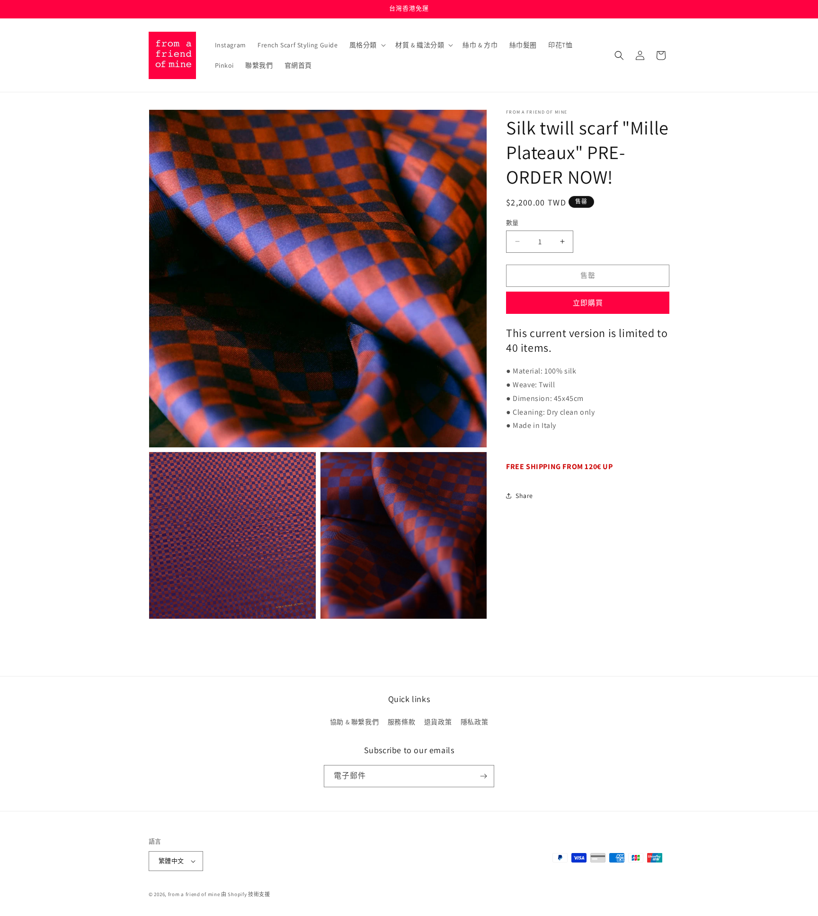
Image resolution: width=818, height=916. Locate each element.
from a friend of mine (194, 894)
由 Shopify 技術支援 (245, 894)
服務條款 (401, 722)
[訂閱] (483, 776)
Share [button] (524, 495)
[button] (367, 45)
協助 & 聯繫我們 (354, 722)
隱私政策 (474, 722)
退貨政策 (438, 722)
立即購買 (588, 302)
